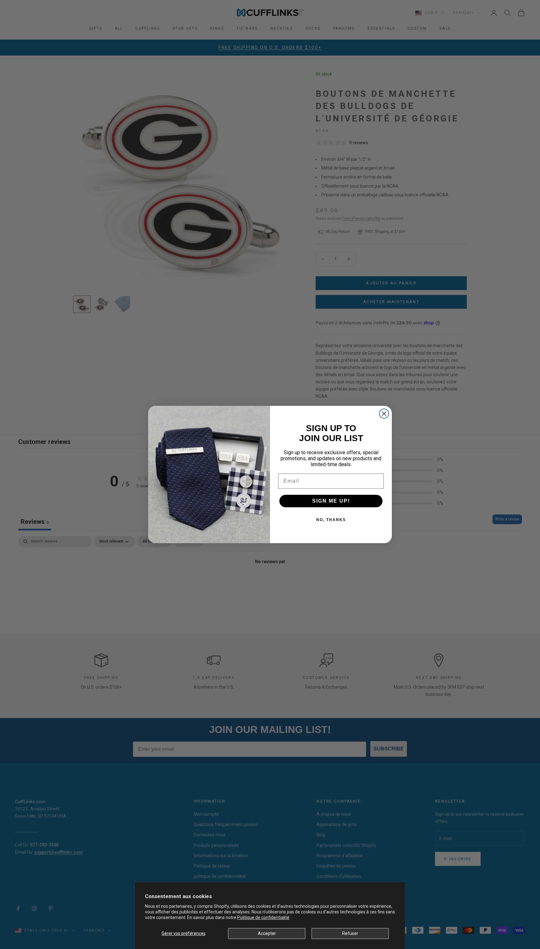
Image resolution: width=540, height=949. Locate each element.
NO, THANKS (331, 520)
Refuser (350, 933)
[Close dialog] (384, 413)
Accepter (267, 933)
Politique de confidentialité (263, 917)
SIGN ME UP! (331, 501)
